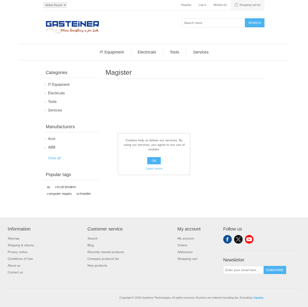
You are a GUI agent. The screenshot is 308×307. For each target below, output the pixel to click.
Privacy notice (18, 252)
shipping (258, 297)
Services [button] (201, 52)
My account (185, 238)
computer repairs (59, 193)
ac (49, 187)
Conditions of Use (20, 258)
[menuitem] (112, 52)
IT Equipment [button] (112, 52)
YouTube (249, 239)
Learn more (154, 168)
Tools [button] (174, 52)
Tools (52, 102)
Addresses (185, 252)
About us (14, 265)
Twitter (238, 239)
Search (254, 23)
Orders (182, 245)
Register (186, 5)
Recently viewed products (105, 252)
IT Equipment (58, 84)
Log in (202, 5)
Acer (51, 139)
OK (154, 161)
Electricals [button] (147, 52)
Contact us (15, 272)
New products (97, 265)
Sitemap (13, 238)
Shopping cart (187, 258)
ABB (51, 147)
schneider (83, 193)
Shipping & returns (21, 245)
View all (54, 158)
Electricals (56, 93)
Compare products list (103, 258)
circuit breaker (65, 187)
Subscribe (275, 270)
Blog (90, 245)
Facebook (227, 239)
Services (55, 110)
